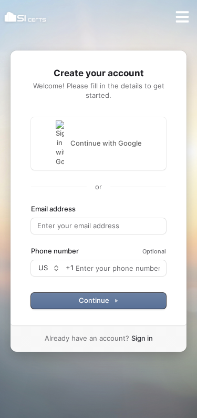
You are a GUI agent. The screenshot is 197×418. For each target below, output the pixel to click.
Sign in (142, 338)
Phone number (55, 251)
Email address (53, 209)
